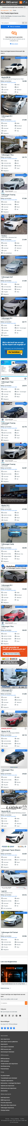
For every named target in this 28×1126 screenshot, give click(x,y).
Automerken (4, 1090)
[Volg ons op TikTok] (12, 1015)
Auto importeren (5, 1039)
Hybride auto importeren (7, 1085)
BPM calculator (5, 1061)
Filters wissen (14, 43)
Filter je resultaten (15, 26)
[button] (2, 975)
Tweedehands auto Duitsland (9, 1078)
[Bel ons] (20, 2)
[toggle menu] (26, 2)
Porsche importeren (6, 1102)
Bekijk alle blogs (5, 988)
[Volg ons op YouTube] (20, 1015)
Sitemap (7, 1118)
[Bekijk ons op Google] (16, 1015)
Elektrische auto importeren (8, 1088)
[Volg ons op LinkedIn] (2, 1015)
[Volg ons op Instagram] (5, 1015)
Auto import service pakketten (9, 1041)
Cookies (22, 1118)
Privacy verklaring (15, 1118)
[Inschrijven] (26, 1003)
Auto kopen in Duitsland (7, 1046)
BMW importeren (5, 1100)
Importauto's (4, 1044)
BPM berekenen (5, 1058)
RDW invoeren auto (6, 1049)
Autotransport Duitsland (7, 1052)
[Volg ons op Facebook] (9, 1015)
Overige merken (5, 1110)
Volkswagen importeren (7, 1107)
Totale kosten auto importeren (9, 1063)
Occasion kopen (5, 1075)
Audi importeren (5, 1097)
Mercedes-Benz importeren (8, 1105)
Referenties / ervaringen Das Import (11, 1083)
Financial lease (5, 1068)
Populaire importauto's (7, 1080)
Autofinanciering (5, 1066)
